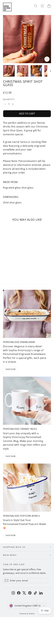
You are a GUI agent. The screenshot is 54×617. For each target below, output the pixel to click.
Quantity (9, 99)
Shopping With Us (14, 547)
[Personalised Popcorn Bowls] (27, 488)
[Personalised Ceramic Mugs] (27, 401)
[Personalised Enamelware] (27, 314)
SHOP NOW (10, 369)
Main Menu (10, 555)
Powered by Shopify (27, 613)
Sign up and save (14, 564)
